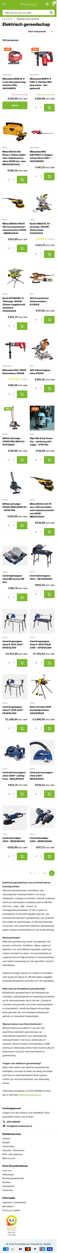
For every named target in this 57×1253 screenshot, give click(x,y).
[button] (41, 105)
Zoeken (51, 12)
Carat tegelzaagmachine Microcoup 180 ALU (13, 578)
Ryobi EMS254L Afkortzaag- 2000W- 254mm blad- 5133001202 (40, 228)
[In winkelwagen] (49, 107)
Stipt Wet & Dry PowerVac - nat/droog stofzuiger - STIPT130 (42, 441)
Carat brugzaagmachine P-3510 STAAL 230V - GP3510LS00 (41, 644)
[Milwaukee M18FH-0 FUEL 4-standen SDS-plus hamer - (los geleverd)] (42, 58)
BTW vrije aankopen (12, 1154)
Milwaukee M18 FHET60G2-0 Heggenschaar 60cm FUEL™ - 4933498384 (41, 156)
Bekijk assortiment (4, 4)
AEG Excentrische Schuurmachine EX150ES (39, 301)
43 (44, 873)
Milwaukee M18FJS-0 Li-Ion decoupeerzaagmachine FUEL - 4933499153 (14, 83)
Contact (6, 1138)
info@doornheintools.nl (19, 1126)
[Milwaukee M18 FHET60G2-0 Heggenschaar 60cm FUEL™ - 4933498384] (42, 131)
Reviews (6, 1182)
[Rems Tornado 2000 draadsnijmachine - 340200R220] (42, 686)
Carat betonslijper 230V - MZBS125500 (41, 839)
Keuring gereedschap (13, 1178)
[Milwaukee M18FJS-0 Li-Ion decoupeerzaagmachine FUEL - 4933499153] (14, 58)
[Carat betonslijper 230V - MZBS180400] (14, 817)
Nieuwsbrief (8, 1186)
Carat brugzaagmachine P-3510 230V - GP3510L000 (13, 710)
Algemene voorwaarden (14, 1202)
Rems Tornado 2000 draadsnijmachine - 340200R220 (40, 710)
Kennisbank (8, 1206)
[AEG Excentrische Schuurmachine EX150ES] (42, 278)
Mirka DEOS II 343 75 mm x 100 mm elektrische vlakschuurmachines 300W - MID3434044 (42, 510)
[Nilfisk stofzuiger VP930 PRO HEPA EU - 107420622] (14, 418)
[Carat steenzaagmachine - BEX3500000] (42, 555)
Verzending (8, 1146)
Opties (14, 105)
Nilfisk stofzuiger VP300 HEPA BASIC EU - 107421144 (14, 507)
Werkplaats (8, 1174)
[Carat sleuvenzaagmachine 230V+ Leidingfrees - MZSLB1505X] (14, 752)
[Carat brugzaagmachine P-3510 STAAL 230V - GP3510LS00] (42, 621)
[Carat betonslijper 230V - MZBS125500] (42, 817)
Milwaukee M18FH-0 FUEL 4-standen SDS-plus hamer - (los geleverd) (41, 83)
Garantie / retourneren (13, 1150)
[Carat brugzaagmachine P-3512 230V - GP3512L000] (14, 621)
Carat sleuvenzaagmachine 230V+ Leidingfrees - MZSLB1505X (14, 775)
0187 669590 (13, 1121)
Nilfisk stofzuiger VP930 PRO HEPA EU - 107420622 (14, 441)
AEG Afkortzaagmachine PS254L (40, 372)
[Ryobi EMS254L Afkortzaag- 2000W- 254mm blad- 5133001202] (42, 203)
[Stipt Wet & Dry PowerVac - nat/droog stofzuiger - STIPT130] (42, 418)
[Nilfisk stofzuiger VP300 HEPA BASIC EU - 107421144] (14, 483)
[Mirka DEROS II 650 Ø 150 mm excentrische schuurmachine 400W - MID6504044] (14, 203)
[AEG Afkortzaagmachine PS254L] (42, 350)
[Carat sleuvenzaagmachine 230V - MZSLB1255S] (42, 752)
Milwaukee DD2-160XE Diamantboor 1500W (14, 372)
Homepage (7, 19)
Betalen (6, 1142)
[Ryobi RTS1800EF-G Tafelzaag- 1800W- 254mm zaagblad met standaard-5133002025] (14, 278)
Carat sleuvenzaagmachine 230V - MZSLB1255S (42, 775)
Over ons (6, 1170)
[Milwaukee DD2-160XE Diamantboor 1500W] (14, 350)
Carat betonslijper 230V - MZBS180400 (13, 839)
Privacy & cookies (11, 1210)
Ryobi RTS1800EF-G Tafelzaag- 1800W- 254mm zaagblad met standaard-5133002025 (13, 304)
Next (52, 873)
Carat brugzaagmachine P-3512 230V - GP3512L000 (13, 644)
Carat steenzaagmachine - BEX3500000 (41, 577)
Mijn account (8, 1158)
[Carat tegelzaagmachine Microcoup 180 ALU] (14, 555)
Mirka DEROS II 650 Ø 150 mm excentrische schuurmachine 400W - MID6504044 (14, 228)
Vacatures (7, 1190)
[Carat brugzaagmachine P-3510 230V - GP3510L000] (14, 686)
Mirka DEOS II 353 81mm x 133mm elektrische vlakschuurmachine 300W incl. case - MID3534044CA (14, 158)
